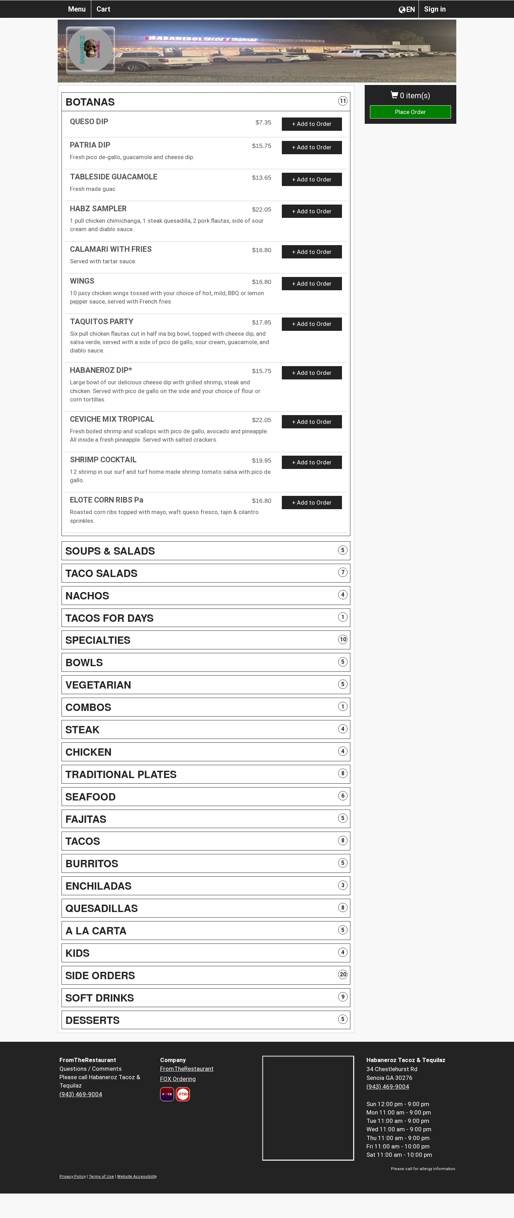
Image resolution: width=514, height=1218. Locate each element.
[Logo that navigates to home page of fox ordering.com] (182, 1094)
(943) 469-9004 (80, 1094)
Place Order (410, 111)
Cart (103, 9)
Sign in (435, 9)
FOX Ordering (178, 1078)
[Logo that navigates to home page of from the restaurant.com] (167, 1094)
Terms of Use (101, 1176)
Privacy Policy (72, 1176)
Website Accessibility (137, 1176)
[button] (206, 101)
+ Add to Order (311, 123)
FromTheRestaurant (187, 1068)
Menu (77, 9)
